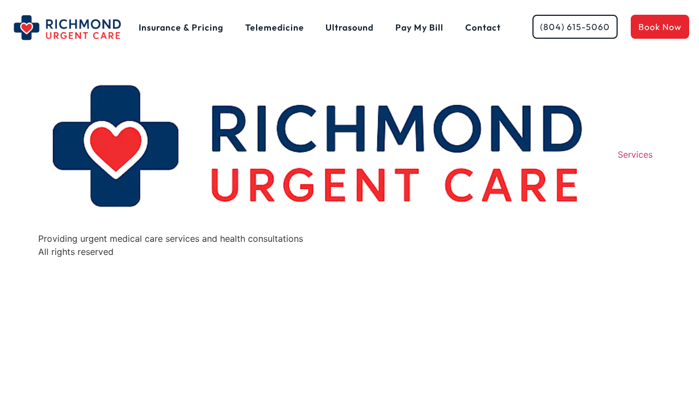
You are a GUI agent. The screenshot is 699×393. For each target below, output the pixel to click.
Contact (483, 27)
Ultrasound (349, 27)
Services (635, 154)
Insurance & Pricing (181, 27)
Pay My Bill (419, 27)
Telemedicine (274, 27)
